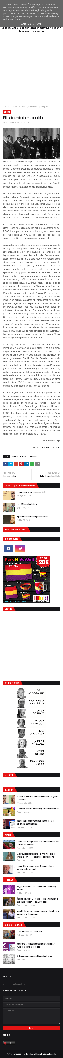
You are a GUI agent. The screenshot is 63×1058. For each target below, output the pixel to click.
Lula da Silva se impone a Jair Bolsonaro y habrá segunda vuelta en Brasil (35, 867)
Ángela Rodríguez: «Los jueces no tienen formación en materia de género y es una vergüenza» (37, 900)
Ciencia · (24, 27)
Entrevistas (38, 31)
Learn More (27, 24)
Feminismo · (25, 31)
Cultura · (34, 27)
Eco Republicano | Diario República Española (39, 1054)
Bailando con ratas (50, 447)
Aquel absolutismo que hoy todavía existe (32, 516)
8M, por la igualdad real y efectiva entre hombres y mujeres (36, 888)
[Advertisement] (31, 70)
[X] (31, 548)
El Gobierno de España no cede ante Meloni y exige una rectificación (37, 798)
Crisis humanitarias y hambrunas (29, 931)
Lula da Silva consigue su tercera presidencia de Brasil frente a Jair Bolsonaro (38, 843)
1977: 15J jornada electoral (27, 504)
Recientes (9, 789)
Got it (40, 24)
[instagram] (20, 548)
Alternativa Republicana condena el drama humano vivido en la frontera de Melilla (36, 945)
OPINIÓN (13, 107)
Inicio (5, 107)
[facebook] (8, 548)
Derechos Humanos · (50, 27)
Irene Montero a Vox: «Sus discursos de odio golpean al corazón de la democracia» (38, 912)
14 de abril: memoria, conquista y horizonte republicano (38, 808)
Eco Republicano (12, 122)
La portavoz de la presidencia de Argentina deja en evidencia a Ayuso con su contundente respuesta (36, 855)
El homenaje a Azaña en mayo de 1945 (31, 492)
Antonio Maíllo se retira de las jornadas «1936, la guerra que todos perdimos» (35, 822)
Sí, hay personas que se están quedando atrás (34, 955)
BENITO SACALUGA (19, 456)
